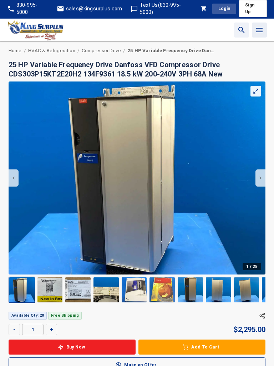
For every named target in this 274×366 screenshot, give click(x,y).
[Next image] (260, 178)
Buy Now (75, 347)
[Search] (241, 30)
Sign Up (249, 8)
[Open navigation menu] (259, 30)
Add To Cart (205, 347)
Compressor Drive (101, 50)
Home (15, 50)
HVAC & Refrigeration (51, 50)
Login (224, 8)
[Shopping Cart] (204, 9)
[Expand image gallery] (255, 91)
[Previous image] (14, 178)
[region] (137, 192)
